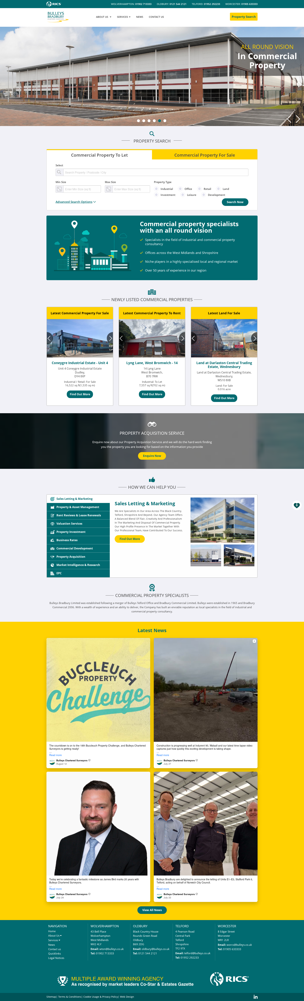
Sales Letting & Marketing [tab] (74, 499)
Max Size (110, 182)
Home (52, 931)
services (122, 16)
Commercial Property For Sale (204, 154)
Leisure (191, 194)
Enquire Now (152, 456)
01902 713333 (143, 4)
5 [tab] (159, 120)
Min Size (61, 182)
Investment (168, 194)
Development (216, 194)
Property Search (244, 17)
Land (226, 188)
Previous (289, 119)
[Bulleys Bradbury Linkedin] (256, 997)
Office (188, 188)
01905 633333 (249, 4)
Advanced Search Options (74, 202)
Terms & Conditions (69, 996)
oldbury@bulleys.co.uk (155, 949)
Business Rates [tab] (67, 540)
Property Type (163, 182)
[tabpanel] (152, 76)
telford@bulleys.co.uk (197, 953)
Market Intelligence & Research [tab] (78, 565)
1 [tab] (138, 120)
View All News (152, 910)
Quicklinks (54, 953)
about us (102, 16)
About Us (53, 935)
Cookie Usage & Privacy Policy (100, 996)
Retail (207, 188)
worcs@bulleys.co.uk (239, 944)
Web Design (127, 996)
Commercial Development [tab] (74, 548)
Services (53, 940)
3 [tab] (149, 120)
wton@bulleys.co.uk (111, 949)
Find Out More (80, 394)
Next (297, 119)
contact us (156, 16)
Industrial (167, 188)
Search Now (235, 202)
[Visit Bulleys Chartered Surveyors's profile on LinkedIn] (52, 762)
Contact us (54, 949)
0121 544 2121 (178, 4)
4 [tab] (154, 120)
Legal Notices (56, 958)
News (51, 944)
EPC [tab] (59, 573)
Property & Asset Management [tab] (77, 507)
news (139, 16)
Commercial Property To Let (99, 154)
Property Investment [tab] (71, 532)
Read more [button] (55, 755)
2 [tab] (143, 120)
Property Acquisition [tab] (70, 557)
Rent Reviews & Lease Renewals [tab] (78, 515)
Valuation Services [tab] (69, 523)
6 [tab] (164, 120)
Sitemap (51, 996)
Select (59, 165)
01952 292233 (212, 4)
